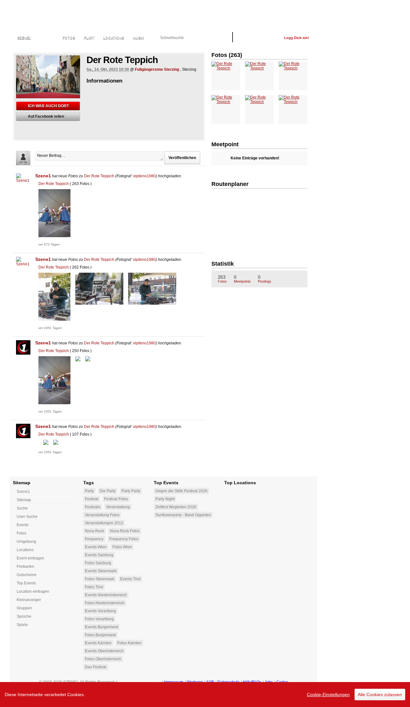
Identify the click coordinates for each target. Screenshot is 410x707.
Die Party (108, 491)
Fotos (68, 38)
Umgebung (26, 541)
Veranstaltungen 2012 (104, 523)
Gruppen (24, 608)
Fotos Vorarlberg (99, 619)
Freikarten (25, 566)
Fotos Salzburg (98, 563)
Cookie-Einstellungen (328, 694)
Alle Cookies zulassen (380, 694)
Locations (113, 38)
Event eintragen (30, 558)
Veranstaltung (118, 507)
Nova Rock (94, 531)
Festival (91, 499)
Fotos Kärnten (129, 643)
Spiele (22, 625)
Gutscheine (27, 575)
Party (89, 491)
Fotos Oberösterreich (103, 659)
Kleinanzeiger (29, 600)
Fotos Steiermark (99, 579)
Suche (22, 508)
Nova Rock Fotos (125, 531)
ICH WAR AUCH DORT (48, 106)
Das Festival (95, 667)
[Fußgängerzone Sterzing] (259, 222)
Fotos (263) (226, 55)
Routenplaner (230, 184)
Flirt (89, 38)
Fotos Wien (122, 547)
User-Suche (27, 516)
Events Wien (96, 547)
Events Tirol (130, 579)
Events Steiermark (101, 571)
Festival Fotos (116, 499)
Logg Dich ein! (296, 38)
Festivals (92, 507)
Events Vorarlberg (100, 611)
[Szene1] (23, 180)
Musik (138, 38)
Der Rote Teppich (99, 176)
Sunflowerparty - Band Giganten (183, 515)
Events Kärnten (98, 643)
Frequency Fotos (123, 539)
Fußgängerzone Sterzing (157, 69)
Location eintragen (33, 591)
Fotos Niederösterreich (105, 603)
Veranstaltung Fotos (102, 515)
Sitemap (24, 500)
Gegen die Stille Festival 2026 (181, 491)
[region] (205, 694)
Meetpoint (225, 144)
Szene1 (43, 175)
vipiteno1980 (144, 176)
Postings (264, 278)
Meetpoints (242, 278)
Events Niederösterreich (106, 595)
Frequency (94, 539)
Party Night (165, 499)
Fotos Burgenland (100, 635)
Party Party (130, 491)
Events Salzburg (99, 555)
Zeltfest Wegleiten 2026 (175, 507)
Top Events (26, 583)
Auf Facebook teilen (46, 116)
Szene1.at (47, 17)
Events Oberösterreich (104, 651)
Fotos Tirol (94, 587)
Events (46, 38)
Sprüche (24, 616)
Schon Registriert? (258, 38)
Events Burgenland (101, 627)
